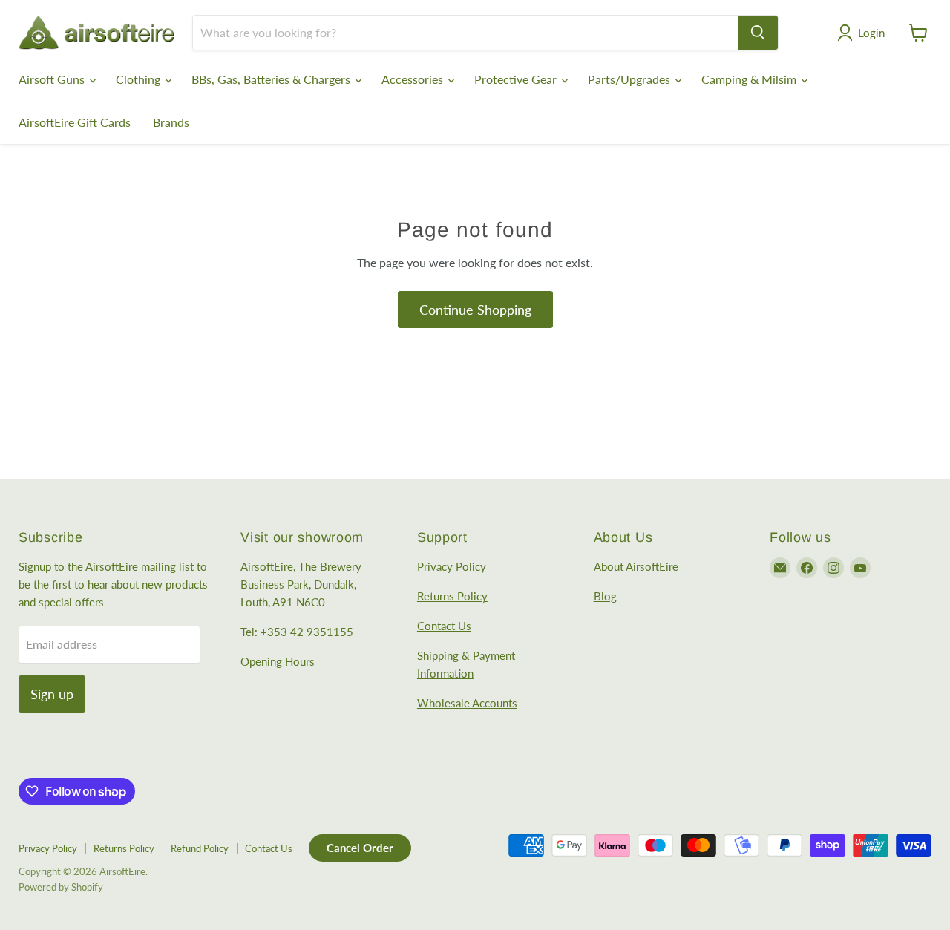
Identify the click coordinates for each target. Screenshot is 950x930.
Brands (171, 122)
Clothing (139, 79)
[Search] (758, 33)
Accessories (413, 79)
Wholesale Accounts (467, 703)
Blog (605, 596)
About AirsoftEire (636, 566)
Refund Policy (200, 848)
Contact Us (444, 625)
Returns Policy (452, 596)
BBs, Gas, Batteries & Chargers (272, 79)
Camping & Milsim (750, 79)
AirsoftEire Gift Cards (75, 122)
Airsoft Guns (53, 79)
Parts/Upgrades (630, 79)
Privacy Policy (451, 566)
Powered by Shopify (61, 887)
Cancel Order (360, 847)
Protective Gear (517, 79)
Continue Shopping (475, 309)
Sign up (51, 694)
